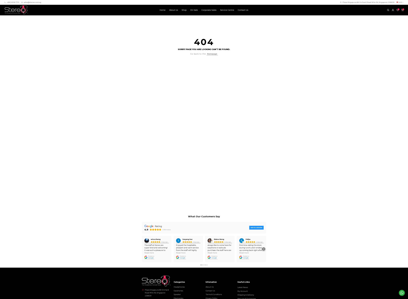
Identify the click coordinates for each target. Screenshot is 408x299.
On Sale (194, 10)
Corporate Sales (208, 10)
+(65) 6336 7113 (13, 2)
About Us (173, 10)
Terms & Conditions (214, 294)
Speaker (177, 294)
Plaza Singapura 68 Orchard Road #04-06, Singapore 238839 (368, 2)
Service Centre (227, 10)
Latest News (242, 287)
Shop (184, 10)
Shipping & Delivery (245, 295)
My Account (242, 291)
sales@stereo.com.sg (32, 2)
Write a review (256, 227)
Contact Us (243, 10)
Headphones (179, 287)
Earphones (178, 291)
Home (162, 10)
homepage (212, 54)
